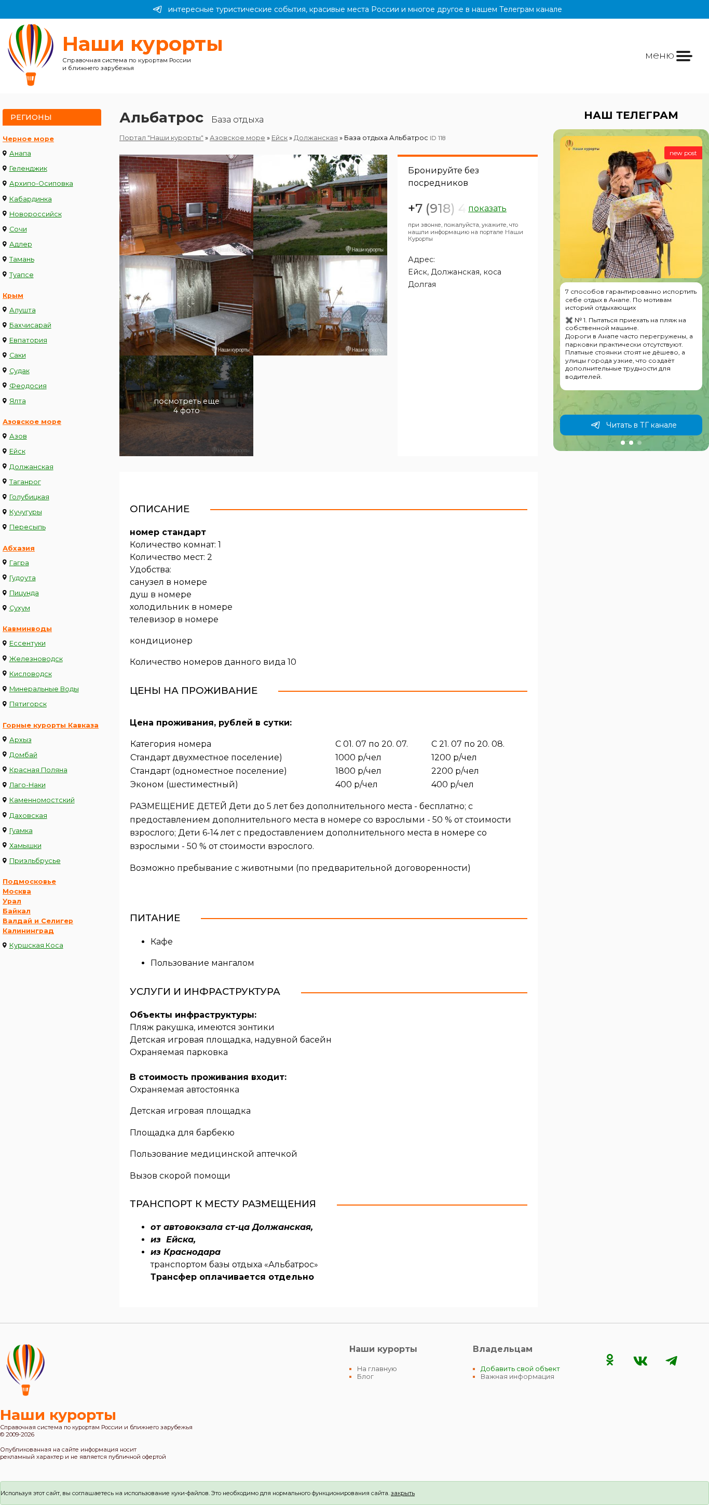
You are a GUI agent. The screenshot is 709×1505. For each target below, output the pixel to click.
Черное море (28, 139)
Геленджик (28, 168)
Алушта (22, 310)
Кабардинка (30, 199)
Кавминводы (27, 629)
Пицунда (24, 593)
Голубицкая (29, 497)
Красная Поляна (38, 770)
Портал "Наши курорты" (161, 138)
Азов (18, 436)
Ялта (17, 401)
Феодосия (28, 386)
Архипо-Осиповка (41, 183)
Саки (17, 355)
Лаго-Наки (27, 785)
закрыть (403, 1493)
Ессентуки (27, 643)
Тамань (21, 259)
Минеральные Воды (44, 689)
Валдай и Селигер (38, 921)
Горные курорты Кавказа (51, 725)
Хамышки (25, 846)
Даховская (28, 815)
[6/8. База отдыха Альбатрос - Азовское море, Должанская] (320, 405)
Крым (13, 295)
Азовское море (32, 422)
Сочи (18, 229)
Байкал (17, 911)
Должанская (31, 467)
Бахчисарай (30, 325)
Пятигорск (28, 704)
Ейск (17, 451)
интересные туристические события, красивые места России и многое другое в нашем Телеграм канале (365, 9)
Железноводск (36, 659)
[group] (631, 290)
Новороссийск (35, 214)
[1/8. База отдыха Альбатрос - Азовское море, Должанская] (186, 205)
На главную (377, 1369)
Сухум (19, 608)
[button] (623, 443)
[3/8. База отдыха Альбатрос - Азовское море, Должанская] (186, 305)
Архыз (20, 740)
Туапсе (21, 275)
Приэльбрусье (35, 861)
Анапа (20, 153)
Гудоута (22, 578)
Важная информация (517, 1376)
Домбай (23, 755)
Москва (17, 891)
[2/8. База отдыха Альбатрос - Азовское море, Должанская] (320, 205)
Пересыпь (27, 527)
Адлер (20, 244)
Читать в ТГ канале (641, 425)
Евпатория (28, 340)
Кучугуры (25, 512)
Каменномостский (42, 800)
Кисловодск (30, 674)
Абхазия (19, 548)
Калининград (28, 931)
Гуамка (21, 830)
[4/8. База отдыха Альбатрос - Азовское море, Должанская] (320, 305)
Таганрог (25, 482)
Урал (12, 901)
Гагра (19, 563)
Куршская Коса (36, 945)
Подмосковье (29, 881)
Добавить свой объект (520, 1369)
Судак (19, 371)
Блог (365, 1376)
